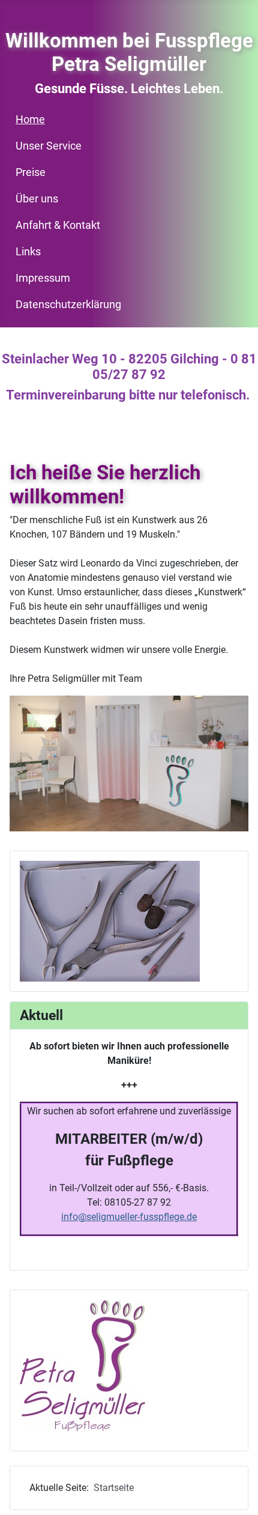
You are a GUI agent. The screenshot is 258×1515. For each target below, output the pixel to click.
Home (30, 120)
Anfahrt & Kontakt (58, 225)
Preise (31, 172)
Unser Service (49, 146)
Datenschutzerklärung (68, 305)
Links (28, 252)
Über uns (37, 199)
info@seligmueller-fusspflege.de (129, 1216)
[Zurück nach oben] (237, 1492)
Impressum (43, 278)
